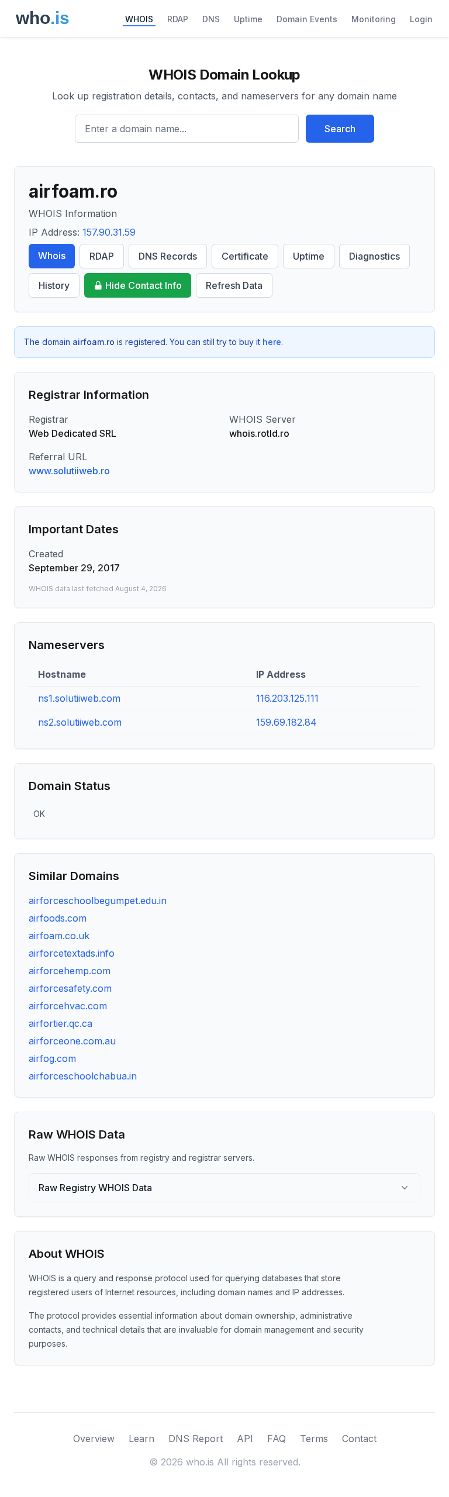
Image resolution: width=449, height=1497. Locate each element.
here (272, 342)
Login (421, 19)
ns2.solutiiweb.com (80, 722)
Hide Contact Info (143, 285)
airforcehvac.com (68, 1006)
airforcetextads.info (72, 953)
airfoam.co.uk (59, 935)
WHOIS (139, 19)
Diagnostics (374, 256)
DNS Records (168, 256)
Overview (94, 1438)
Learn (141, 1438)
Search (339, 128)
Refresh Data (234, 285)
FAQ (276, 1438)
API (245, 1438)
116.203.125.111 (287, 698)
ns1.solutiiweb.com (79, 698)
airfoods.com (58, 918)
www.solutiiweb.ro (69, 471)
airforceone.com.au (72, 1041)
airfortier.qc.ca (60, 1023)
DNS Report (195, 1438)
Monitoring (373, 19)
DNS (211, 19)
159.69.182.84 (286, 722)
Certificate (245, 256)
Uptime (248, 19)
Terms (314, 1438)
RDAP (177, 19)
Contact (359, 1438)
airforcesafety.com (70, 988)
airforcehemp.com (69, 971)
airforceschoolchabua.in (83, 1076)
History (54, 285)
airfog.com (52, 1058)
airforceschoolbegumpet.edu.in (98, 900)
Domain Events (307, 19)
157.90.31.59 (109, 232)
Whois (51, 255)
